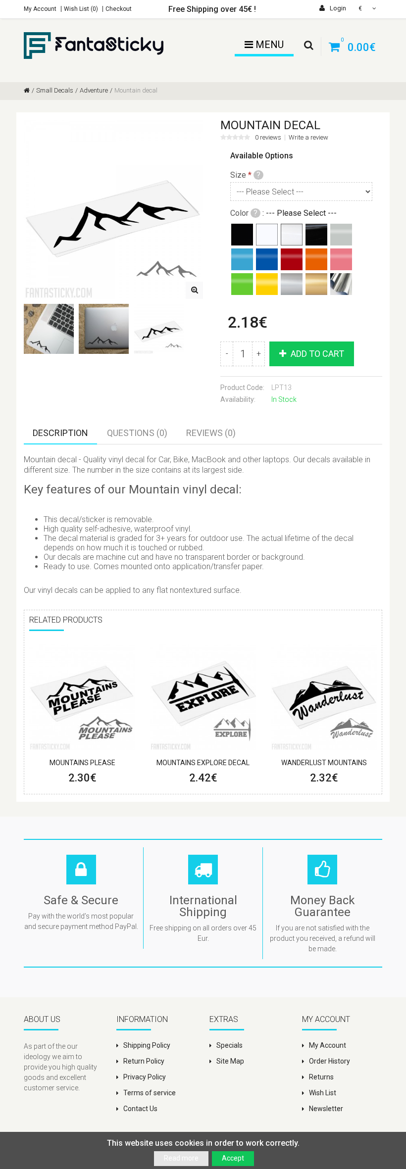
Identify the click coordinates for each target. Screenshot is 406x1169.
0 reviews (268, 138)
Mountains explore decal (203, 763)
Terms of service (149, 1093)
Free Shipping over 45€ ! (212, 9)
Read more (181, 1158)
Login (337, 8)
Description (60, 433)
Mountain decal (135, 90)
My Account (40, 9)
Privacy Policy (144, 1077)
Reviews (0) (211, 433)
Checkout (118, 9)
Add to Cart (316, 353)
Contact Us (140, 1109)
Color (239, 213)
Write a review (308, 138)
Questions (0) (137, 433)
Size (238, 175)
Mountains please (82, 763)
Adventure (94, 90)
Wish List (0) (81, 9)
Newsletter (326, 1109)
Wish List (322, 1093)
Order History (329, 1061)
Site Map (230, 1061)
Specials (229, 1045)
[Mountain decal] (194, 290)
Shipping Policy (146, 1045)
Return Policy (143, 1061)
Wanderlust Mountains (324, 763)
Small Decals (54, 90)
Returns (321, 1077)
